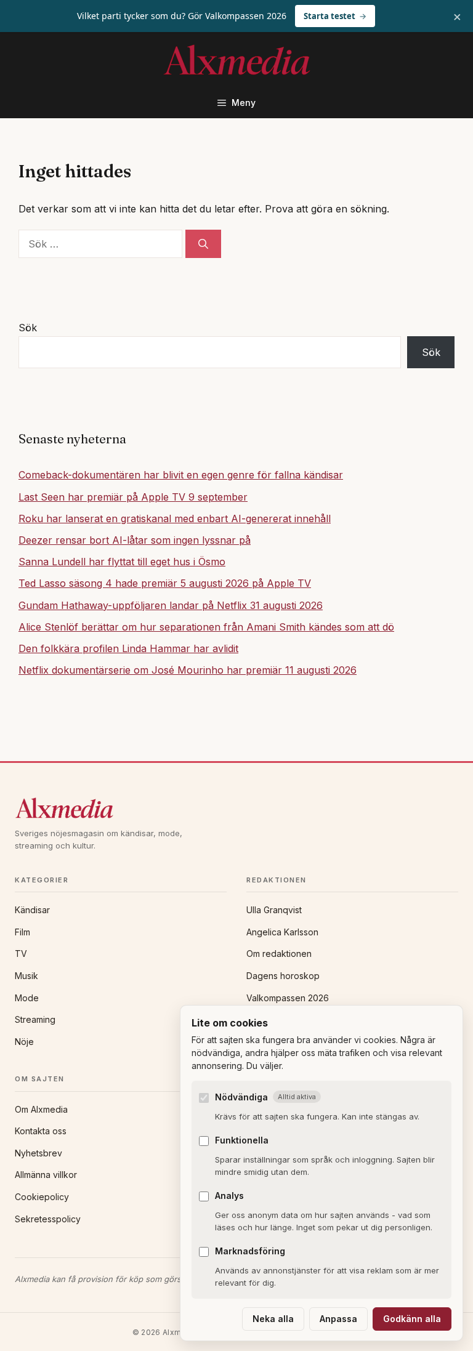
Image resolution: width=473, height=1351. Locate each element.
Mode (27, 998)
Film (22, 932)
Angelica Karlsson (282, 932)
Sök (27, 327)
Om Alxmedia (41, 1109)
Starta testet (329, 16)
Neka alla (273, 1318)
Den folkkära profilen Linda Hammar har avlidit (128, 648)
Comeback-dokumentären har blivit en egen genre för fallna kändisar (180, 475)
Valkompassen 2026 (287, 998)
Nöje (24, 1041)
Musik (26, 975)
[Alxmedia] (236, 807)
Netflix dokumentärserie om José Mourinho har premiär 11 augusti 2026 (187, 670)
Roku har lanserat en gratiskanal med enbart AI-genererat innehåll (174, 518)
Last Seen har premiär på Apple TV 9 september (133, 497)
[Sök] (203, 244)
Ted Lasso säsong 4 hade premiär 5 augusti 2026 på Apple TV (164, 583)
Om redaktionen (279, 953)
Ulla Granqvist (274, 910)
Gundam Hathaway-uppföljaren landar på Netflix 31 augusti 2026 (170, 605)
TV (21, 953)
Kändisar (32, 910)
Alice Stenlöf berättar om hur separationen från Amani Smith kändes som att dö (206, 627)
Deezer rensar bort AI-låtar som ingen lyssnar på (134, 540)
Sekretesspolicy (48, 1219)
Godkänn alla (412, 1318)
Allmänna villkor (46, 1174)
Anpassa (338, 1318)
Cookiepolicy (42, 1197)
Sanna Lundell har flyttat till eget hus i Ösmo (121, 561)
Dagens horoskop (283, 975)
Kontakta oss (41, 1131)
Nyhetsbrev (38, 1153)
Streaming (35, 1019)
